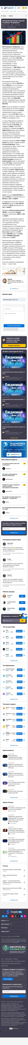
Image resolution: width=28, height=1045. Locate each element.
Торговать (19, 631)
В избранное (12, 27)
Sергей (9, 575)
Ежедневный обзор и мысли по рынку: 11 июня (13, 400)
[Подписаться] (22, 620)
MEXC (7, 642)
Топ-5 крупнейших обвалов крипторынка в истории (13, 508)
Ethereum (8, 713)
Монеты (3, 920)
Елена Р (9, 595)
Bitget (7, 654)
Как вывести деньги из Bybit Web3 (12, 869)
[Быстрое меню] (23, 8)
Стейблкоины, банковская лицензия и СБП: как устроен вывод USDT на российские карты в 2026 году (16, 819)
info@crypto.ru (16, 942)
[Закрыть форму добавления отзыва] (23, 305)
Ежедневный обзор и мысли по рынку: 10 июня (13, 427)
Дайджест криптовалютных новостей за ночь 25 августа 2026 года (15, 766)
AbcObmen (9, 675)
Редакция (15, 958)
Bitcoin (7, 707)
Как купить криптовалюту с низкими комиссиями (10, 474)
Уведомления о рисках (20, 961)
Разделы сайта (5, 931)
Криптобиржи (5, 924)
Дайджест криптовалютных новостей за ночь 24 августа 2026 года (15, 775)
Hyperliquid (9, 719)
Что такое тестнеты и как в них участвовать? (10, 464)
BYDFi (7, 648)
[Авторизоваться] (26, 8)
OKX (7, 630)
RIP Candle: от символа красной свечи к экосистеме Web (16, 808)
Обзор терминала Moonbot (10, 875)
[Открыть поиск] (15, 8)
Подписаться (15, 454)
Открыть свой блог (14, 345)
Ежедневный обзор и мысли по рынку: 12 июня (13, 372)
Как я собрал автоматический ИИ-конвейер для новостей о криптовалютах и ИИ (16, 841)
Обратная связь (8, 958)
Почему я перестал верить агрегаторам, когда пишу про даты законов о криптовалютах (16, 830)
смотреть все (14, 437)
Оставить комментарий (14, 325)
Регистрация (8, 979)
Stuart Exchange (10, 669)
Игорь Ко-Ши (11, 602)
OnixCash (8, 687)
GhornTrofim (11, 608)
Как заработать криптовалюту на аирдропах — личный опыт (11, 497)
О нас (2, 958)
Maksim (10, 279)
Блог (22, 596)
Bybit (7, 636)
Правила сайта (4, 965)
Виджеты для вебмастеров (7, 961)
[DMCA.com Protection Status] (14, 1029)
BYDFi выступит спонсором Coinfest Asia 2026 (15, 792)
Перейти (19, 669)
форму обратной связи (21, 941)
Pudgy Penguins (8, 733)
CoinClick (8, 693)
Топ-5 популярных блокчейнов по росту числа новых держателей (16, 784)
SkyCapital (8, 681)
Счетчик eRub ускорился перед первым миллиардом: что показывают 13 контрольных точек (16, 852)
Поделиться (26, 16)
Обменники (4, 927)
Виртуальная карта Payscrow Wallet (12, 888)
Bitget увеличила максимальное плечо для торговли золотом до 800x (15, 757)
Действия (19, 708)
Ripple (7, 739)
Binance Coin (8, 726)
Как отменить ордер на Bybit (10, 893)
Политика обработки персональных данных (11, 963)
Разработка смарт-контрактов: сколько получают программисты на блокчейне (11, 486)
